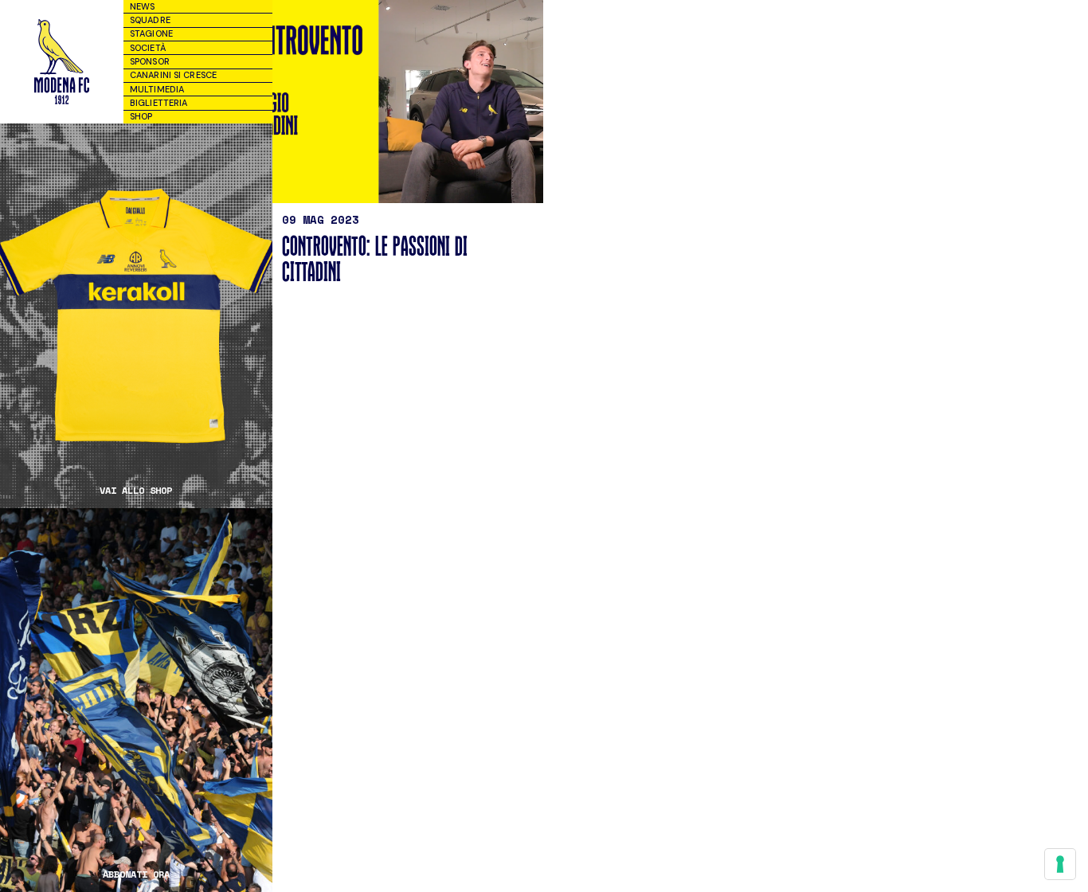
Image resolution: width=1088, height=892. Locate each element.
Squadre (150, 19)
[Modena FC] (61, 61)
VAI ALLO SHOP (136, 490)
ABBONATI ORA (136, 874)
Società (148, 47)
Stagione (151, 33)
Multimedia (157, 89)
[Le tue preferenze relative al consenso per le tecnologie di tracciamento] (1060, 864)
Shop (141, 116)
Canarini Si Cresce (173, 74)
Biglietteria (158, 102)
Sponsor (150, 61)
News (142, 6)
